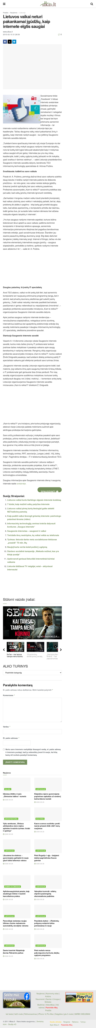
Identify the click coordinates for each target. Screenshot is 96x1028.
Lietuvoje (22, 13)
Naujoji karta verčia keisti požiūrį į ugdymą (27, 547)
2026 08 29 (8, 799)
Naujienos (13, 13)
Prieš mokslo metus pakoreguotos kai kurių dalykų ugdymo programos (46, 952)
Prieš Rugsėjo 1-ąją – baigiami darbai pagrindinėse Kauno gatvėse (46, 858)
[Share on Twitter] (10, 42)
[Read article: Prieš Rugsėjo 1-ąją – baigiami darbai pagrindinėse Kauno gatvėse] (48, 846)
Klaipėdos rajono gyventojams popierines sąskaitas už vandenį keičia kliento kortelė (47, 796)
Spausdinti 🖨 (49, 491)
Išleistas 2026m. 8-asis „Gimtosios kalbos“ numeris (14, 795)
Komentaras (9, 695)
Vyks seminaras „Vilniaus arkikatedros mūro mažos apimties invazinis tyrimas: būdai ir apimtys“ (16, 827)
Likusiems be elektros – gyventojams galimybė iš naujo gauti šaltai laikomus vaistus (16, 858)
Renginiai (66, 1022)
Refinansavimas (30, 1014)
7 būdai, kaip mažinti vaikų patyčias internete (28, 504)
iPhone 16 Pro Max (46, 1014)
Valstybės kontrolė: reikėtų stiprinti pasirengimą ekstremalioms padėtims (45, 893)
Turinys (83, 1022)
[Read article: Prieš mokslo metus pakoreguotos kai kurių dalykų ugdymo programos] (48, 941)
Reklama (75, 1022)
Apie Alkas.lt (54, 1025)
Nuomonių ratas (52, 993)
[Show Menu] (4, 4)
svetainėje (21, 483)
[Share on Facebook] (5, 42)
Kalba (7, 789)
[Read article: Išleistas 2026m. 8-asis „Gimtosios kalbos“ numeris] (16, 784)
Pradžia (5, 13)
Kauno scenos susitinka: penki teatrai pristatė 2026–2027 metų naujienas (47, 826)
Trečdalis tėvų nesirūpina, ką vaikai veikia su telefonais (33, 535)
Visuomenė (40, 999)
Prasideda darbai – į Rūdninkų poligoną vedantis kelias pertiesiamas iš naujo (46, 923)
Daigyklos (59, 1014)
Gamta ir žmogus (12, 887)
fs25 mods (18, 1014)
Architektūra (11, 819)
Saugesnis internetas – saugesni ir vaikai (26, 531)
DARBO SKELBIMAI (82, 1014)
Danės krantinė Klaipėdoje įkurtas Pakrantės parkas (14, 951)
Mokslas (48, 1002)
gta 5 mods (69, 1014)
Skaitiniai (40, 1004)
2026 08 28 (8, 863)
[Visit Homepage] (48, 3)
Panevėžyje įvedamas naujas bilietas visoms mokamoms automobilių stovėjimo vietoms (15, 923)
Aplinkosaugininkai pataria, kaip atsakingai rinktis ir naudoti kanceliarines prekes (16, 893)
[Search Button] (91, 4)
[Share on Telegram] (14, 42)
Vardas (6, 726)
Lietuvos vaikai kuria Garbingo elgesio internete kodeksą (34, 499)
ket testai (10, 1014)
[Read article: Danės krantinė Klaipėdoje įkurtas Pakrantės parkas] (16, 941)
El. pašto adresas (11, 738)
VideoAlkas (50, 1004)
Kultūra (40, 819)
